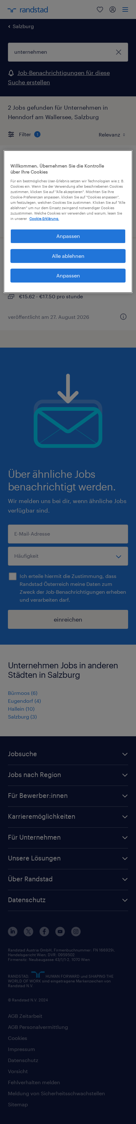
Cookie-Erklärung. (44, 218)
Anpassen (68, 236)
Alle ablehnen (68, 256)
